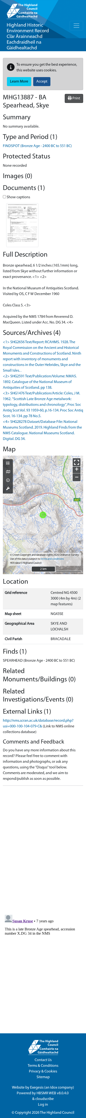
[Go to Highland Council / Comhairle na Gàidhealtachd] (22, 9)
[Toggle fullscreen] (77, 462)
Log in (43, 1105)
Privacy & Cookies (43, 1071)
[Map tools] (8, 489)
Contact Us (43, 1060)
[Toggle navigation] (76, 25)
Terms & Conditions (43, 1066)
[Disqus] (43, 849)
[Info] (8, 480)
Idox (53, 1088)
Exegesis (36, 1088)
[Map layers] (8, 463)
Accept (41, 81)
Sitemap (43, 1077)
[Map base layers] (8, 472)
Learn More (19, 81)
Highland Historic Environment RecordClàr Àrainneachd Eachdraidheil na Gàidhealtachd (28, 37)
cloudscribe (44, 1099)
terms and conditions (52, 559)
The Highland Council (57, 1113)
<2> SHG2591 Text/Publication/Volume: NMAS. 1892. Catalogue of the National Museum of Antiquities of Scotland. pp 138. (40, 382)
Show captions (18, 197)
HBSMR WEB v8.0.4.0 (53, 1093)
